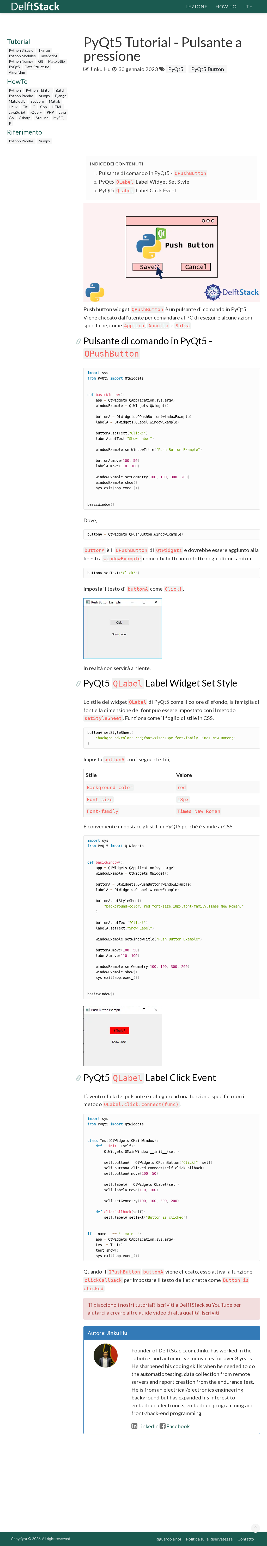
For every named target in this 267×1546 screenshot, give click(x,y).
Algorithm (17, 72)
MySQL (59, 117)
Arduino (41, 117)
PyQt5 (14, 67)
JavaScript (49, 56)
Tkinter (44, 50)
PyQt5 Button (207, 69)
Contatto (246, 1538)
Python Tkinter (38, 90)
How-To (225, 6)
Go (11, 117)
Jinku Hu (100, 69)
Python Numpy (21, 61)
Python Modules (22, 56)
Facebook (178, 1426)
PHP (50, 112)
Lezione (196, 6)
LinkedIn (148, 1426)
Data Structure (37, 67)
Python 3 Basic (21, 50)
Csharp (25, 117)
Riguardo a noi (168, 1538)
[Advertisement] (175, 115)
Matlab (54, 101)
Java (62, 112)
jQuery (36, 112)
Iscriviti (211, 1312)
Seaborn (37, 101)
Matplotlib (56, 61)
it (247, 6)
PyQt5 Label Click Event (138, 190)
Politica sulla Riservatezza (209, 1538)
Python (15, 90)
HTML (57, 106)
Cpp (43, 106)
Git (40, 61)
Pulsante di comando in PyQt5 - (152, 173)
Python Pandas (21, 96)
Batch (60, 90)
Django (60, 96)
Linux (13, 106)
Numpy (44, 96)
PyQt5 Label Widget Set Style (144, 181)
